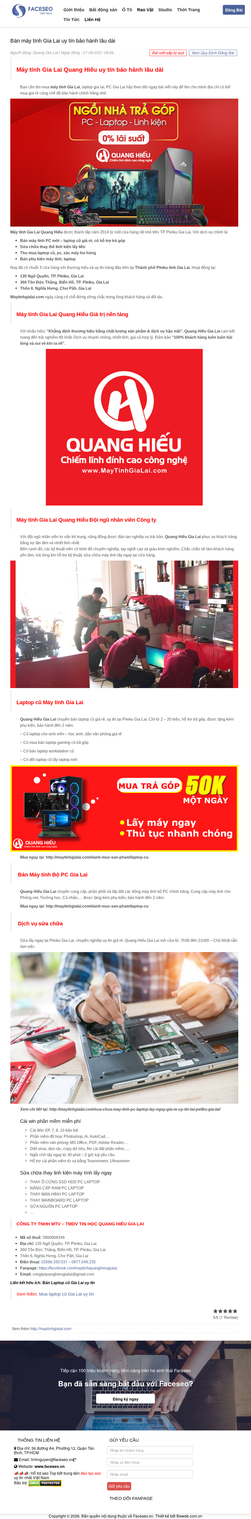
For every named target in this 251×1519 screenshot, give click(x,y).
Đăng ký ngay (125, 1399)
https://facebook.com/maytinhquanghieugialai (78, 1268)
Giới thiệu (73, 9)
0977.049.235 (84, 1262)
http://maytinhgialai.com (50, 1328)
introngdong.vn (27, 1491)
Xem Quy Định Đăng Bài (213, 53)
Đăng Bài (233, 10)
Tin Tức (71, 19)
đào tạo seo (91, 1473)
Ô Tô (127, 9)
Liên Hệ (92, 19)
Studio (165, 9)
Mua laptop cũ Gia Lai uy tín (66, 1294)
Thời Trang (188, 9)
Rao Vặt (145, 9)
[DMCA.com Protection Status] (45, 1482)
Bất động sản (103, 9)
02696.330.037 (54, 1262)
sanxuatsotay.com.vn (32, 1498)
